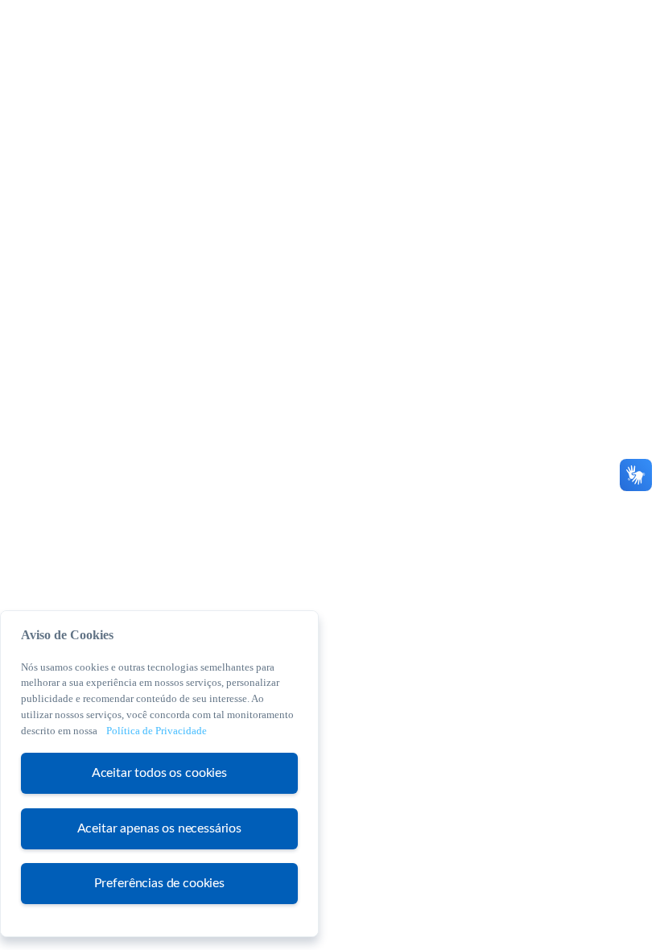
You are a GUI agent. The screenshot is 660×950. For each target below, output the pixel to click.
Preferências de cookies (159, 883)
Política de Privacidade (156, 731)
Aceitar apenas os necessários (159, 828)
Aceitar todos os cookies (159, 772)
